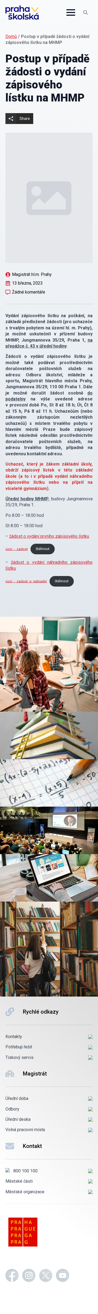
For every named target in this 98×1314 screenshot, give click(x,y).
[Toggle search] (85, 12)
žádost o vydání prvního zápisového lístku (49, 536)
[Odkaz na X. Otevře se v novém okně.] (45, 1276)
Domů (11, 36)
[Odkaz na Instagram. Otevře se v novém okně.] (28, 1276)
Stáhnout (43, 549)
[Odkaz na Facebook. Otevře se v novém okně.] (12, 1276)
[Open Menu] (70, 12)
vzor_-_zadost (16, 549)
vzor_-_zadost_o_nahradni (26, 581)
